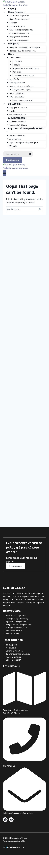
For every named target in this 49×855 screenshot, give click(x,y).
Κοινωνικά (17, 72)
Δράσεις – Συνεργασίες (19, 40)
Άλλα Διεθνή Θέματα (18, 125)
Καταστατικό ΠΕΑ (14, 630)
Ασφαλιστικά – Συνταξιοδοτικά (26, 68)
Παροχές (16, 65)
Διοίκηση (13, 23)
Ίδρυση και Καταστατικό (23, 100)
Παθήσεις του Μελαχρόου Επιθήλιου (24, 47)
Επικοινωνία (12, 159)
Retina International (17, 121)
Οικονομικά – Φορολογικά (23, 75)
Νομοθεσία (14, 79)
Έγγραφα (13, 146)
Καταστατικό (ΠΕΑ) (17, 26)
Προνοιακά (17, 61)
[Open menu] (4, 173)
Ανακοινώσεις (15, 139)
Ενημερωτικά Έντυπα (18, 107)
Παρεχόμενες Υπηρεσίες (19, 19)
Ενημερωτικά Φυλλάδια (19, 37)
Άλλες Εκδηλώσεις (16, 93)
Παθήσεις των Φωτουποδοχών (22, 51)
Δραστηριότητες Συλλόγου (18, 654)
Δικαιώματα (11, 644)
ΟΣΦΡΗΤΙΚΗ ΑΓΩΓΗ (17, 114)
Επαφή (12, 111)
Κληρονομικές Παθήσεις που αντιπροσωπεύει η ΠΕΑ (21, 31)
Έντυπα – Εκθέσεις (17, 135)
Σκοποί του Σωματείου (19, 15)
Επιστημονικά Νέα (17, 82)
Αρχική (12, 8)
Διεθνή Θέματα (12, 633)
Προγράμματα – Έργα (21, 89)
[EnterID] (13, 847)
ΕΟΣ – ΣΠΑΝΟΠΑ (13, 660)
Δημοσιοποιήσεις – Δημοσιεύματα (23, 142)
